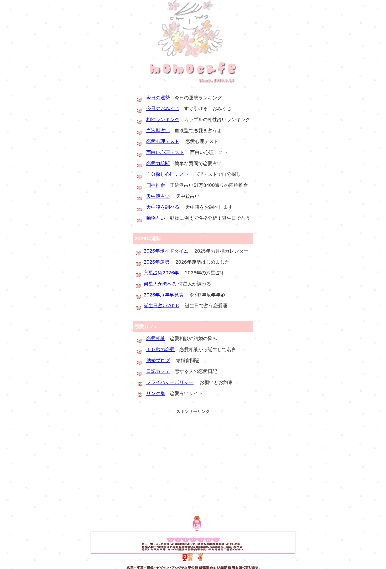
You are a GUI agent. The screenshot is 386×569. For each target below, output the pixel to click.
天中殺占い (158, 196)
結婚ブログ (158, 360)
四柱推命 (155, 185)
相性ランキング (162, 119)
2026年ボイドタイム (166, 251)
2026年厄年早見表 (164, 295)
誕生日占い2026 (161, 305)
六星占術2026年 (161, 272)
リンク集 (155, 393)
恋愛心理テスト (162, 141)
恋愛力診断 (158, 163)
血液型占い (158, 130)
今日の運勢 (158, 97)
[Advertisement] (193, 452)
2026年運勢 (156, 262)
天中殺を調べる (162, 207)
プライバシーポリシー (170, 382)
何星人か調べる (161, 283)
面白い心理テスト (165, 152)
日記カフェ (158, 371)
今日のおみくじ (162, 108)
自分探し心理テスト (167, 174)
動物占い (155, 218)
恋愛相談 (155, 338)
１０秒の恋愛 (160, 349)
